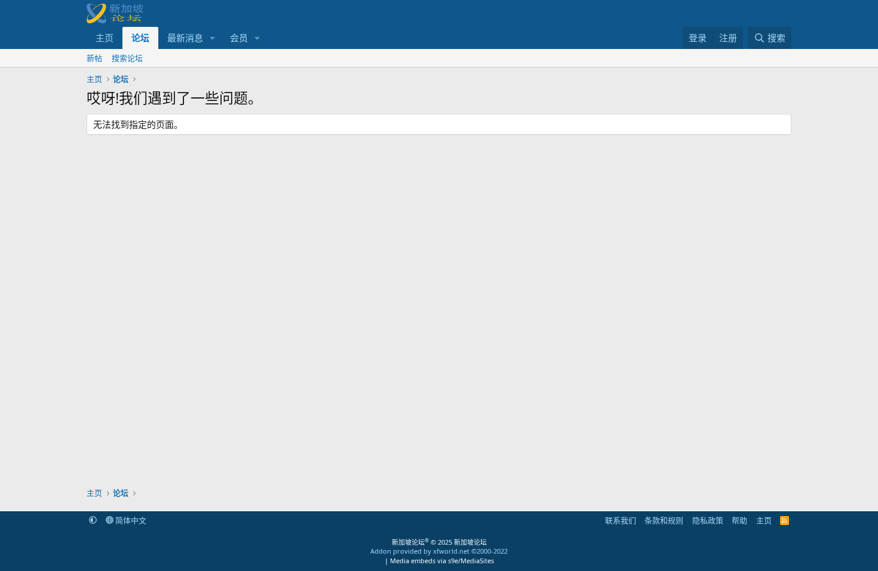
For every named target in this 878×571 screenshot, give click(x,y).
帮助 (739, 520)
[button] (212, 38)
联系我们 (620, 520)
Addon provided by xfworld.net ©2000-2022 (439, 551)
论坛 (140, 38)
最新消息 (185, 38)
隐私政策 (707, 520)
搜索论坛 (127, 58)
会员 (239, 38)
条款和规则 (663, 520)
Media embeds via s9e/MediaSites (442, 560)
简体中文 (129, 520)
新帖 (94, 58)
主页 (104, 38)
